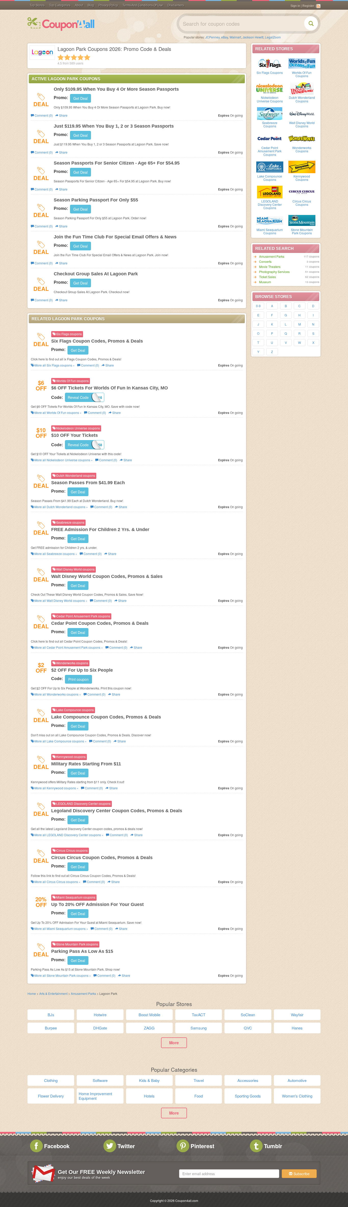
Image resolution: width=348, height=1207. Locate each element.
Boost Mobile (149, 1014)
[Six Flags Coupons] (269, 63)
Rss (318, 6)
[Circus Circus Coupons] (301, 191)
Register (308, 6)
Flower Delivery (51, 1095)
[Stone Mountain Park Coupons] (301, 220)
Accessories (247, 1080)
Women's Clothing (297, 1095)
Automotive (297, 1080)
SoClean (248, 1014)
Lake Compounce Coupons (269, 178)
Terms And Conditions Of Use (143, 5)
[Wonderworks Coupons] (301, 138)
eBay (224, 37)
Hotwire (100, 1014)
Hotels (149, 1095)
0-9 (258, 306)
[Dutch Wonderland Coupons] (301, 88)
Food (198, 1095)
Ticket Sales (267, 277)
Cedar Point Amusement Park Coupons (270, 150)
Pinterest (202, 1146)
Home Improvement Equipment (95, 1096)
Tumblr (273, 1146)
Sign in (295, 6)
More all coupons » (54, 365)
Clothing (51, 1080)
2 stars (67, 57)
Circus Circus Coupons (301, 203)
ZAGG (149, 1027)
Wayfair (297, 1014)
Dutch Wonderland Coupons (302, 99)
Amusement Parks (271, 256)
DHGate (100, 1027)
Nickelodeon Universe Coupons (270, 99)
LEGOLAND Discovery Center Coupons (270, 204)
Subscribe (301, 1173)
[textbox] (229, 1173)
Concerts (265, 261)
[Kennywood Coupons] (301, 166)
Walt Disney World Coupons (302, 124)
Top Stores (37, 5)
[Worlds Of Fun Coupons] (301, 63)
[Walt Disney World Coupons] (301, 113)
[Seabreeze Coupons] (269, 113)
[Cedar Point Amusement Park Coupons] (269, 138)
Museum (265, 282)
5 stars (87, 57)
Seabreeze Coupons (269, 124)
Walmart (235, 37)
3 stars (74, 57)
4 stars (80, 57)
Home (32, 993)
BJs (51, 1014)
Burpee (51, 1027)
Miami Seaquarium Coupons (270, 231)
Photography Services (274, 271)
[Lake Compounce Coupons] (269, 166)
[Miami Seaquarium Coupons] (269, 220)
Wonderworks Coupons (301, 149)
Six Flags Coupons (270, 72)
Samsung (199, 1027)
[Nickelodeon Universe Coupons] (269, 88)
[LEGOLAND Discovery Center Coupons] (269, 191)
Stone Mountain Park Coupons (302, 231)
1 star (61, 57)
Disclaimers (176, 5)
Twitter (126, 1146)
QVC (248, 1027)
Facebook (57, 1146)
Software (100, 1080)
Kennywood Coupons (301, 178)
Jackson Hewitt (253, 37)
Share (63, 115)
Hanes (297, 1027)
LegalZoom (273, 37)
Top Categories (59, 5)
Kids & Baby (149, 1080)
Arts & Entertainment (53, 993)
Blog (91, 5)
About (79, 5)
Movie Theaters (269, 266)
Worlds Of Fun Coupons (302, 74)
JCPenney (212, 37)
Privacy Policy (108, 5)
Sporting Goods (248, 1095)
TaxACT (198, 1014)
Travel (199, 1080)
